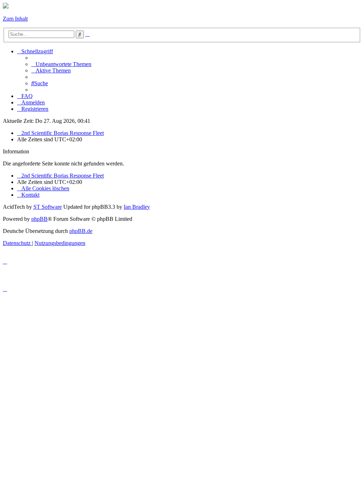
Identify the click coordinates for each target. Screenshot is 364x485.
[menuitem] (61, 64)
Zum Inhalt (15, 19)
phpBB (39, 219)
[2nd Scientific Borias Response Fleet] (6, 7)
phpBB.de (80, 231)
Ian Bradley (137, 207)
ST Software (47, 207)
